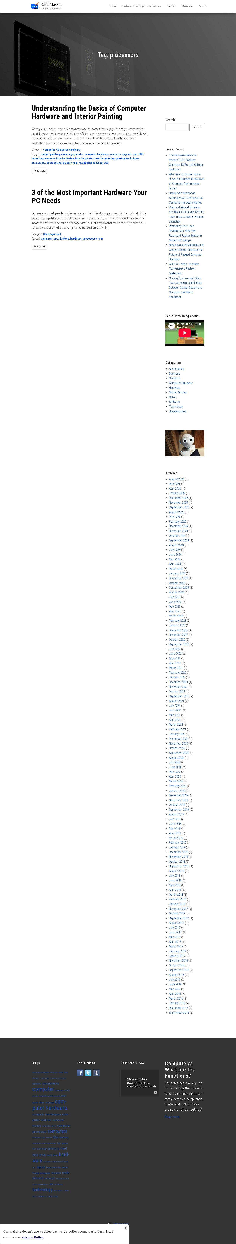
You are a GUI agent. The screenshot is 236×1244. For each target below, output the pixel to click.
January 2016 (177, 1003)
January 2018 (177, 904)
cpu (135, 154)
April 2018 (175, 890)
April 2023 (175, 611)
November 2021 (178, 687)
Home (112, 6)
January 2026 (177, 493)
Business (174, 373)
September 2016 (179, 970)
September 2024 (179, 540)
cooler (49, 1137)
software (59, 1184)
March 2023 (176, 616)
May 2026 (175, 483)
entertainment (49, 1143)
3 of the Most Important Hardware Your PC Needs (89, 196)
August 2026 (176, 479)
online (47, 1178)
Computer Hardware (68, 149)
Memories (188, 6)
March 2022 (176, 668)
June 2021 (175, 710)
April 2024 (175, 564)
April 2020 (175, 776)
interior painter (84, 158)
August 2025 (176, 512)
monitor (56, 1173)
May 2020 (175, 771)
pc (53, 1178)
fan (59, 1143)
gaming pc (54, 1148)
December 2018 (178, 852)
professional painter (59, 163)
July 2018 (175, 875)
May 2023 (175, 606)
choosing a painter (72, 154)
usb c (60, 1190)
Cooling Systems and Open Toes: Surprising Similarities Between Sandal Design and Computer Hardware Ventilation (185, 287)
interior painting (104, 158)
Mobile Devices (178, 392)
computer (47, 238)
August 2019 (176, 814)
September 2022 (179, 644)
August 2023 (176, 592)
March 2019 (176, 838)
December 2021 (178, 682)
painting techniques (128, 158)
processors (39, 163)
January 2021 (177, 734)
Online (172, 397)
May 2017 (175, 937)
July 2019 (175, 819)
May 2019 (175, 828)
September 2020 (179, 753)
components (50, 1083)
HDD (140, 154)
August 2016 (176, 975)
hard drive (52, 1155)
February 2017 (177, 951)
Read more (39, 170)
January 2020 (177, 790)
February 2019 (177, 842)
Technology (176, 406)
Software (174, 402)
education (37, 1143)
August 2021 (176, 701)
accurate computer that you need (48, 1072)
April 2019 (175, 833)
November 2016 (178, 960)
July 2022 (175, 649)
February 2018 (177, 899)
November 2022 (178, 635)
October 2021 (177, 691)
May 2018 (175, 885)
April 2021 (175, 720)
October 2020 (177, 748)
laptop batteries (53, 1167)
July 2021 (175, 705)
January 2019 (177, 847)
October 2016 (177, 965)
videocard (42, 1196)
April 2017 (175, 942)
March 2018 (176, 894)
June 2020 (175, 767)
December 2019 (178, 795)
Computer (49, 149)
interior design (65, 158)
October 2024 (177, 535)
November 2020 (178, 743)
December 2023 (178, 578)
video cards (53, 1196)
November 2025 (178, 502)
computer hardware (96, 154)
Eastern (171, 6)
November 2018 (178, 857)
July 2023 (175, 597)
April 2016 (175, 993)
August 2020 (176, 757)
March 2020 (176, 781)
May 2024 (175, 559)
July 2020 (175, 762)
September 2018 (179, 866)
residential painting (91, 163)
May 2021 (175, 715)
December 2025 (178, 498)
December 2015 (178, 1008)
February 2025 (177, 521)
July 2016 (175, 979)
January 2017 (177, 956)
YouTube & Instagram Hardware (140, 6)
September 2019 (179, 809)
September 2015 (179, 1012)
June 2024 (175, 554)
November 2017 (178, 909)
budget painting (50, 154)
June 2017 (175, 932)
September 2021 (179, 696)
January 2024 (177, 573)
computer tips (39, 1137)
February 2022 (177, 672)
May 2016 (175, 989)
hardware (76, 238)
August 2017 (176, 923)
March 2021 (176, 724)
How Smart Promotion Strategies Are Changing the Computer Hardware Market (186, 197)
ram (75, 163)
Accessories (176, 369)
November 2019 (178, 800)
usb (55, 1190)
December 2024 (178, 526)
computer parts (49, 1126)
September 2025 (179, 507)
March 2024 (176, 569)
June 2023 (175, 602)
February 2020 (177, 786)
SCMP (202, 6)
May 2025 (175, 516)
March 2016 (176, 998)
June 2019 (175, 824)
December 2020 (178, 738)
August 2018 (176, 871)
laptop (41, 1167)
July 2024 (175, 550)
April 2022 (175, 663)
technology (43, 1189)
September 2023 (179, 587)
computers (57, 1131)
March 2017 (176, 946)
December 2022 (178, 630)
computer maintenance (47, 1114)
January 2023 (177, 625)
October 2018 (177, 861)
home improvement (43, 158)
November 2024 (178, 531)
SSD (106, 163)
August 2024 (176, 545)
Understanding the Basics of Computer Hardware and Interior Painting (89, 112)
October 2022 (177, 639)
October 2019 (177, 805)
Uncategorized (52, 234)
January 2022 (177, 677)
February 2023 (177, 620)
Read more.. (173, 1117)
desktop (64, 238)
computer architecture (49, 1096)
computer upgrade (121, 154)
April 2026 (175, 488)
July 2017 (175, 927)
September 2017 (179, 918)
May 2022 (175, 658)
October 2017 (177, 913)
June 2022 (175, 653)
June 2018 (175, 880)
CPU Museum (53, 4)
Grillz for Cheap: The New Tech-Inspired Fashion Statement (184, 268)
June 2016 (175, 984)
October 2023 (177, 583)
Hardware (174, 388)
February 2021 (177, 729)
